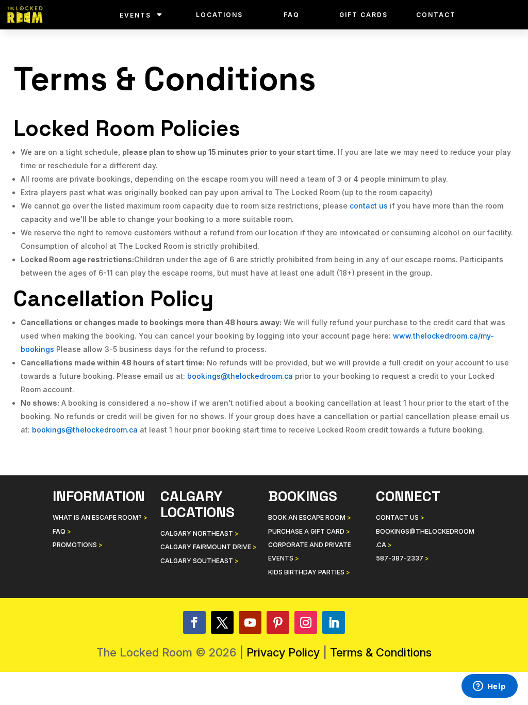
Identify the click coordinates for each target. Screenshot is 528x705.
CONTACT (436, 15)
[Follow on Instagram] (305, 622)
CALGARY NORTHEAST (199, 533)
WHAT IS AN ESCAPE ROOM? (100, 517)
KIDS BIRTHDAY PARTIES (309, 572)
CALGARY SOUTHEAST (199, 561)
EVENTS (135, 15)
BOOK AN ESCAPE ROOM (309, 517)
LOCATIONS (219, 15)
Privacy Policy (283, 652)
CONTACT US (400, 517)
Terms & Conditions (381, 652)
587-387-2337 (402, 558)
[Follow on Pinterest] (278, 622)
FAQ (292, 15)
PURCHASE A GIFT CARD (309, 531)
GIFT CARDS (363, 15)
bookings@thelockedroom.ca (240, 376)
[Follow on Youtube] (250, 622)
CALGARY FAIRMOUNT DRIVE (208, 547)
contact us (369, 205)
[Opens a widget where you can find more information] (489, 687)
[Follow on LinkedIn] (333, 622)
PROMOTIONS (78, 545)
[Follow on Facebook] (194, 622)
